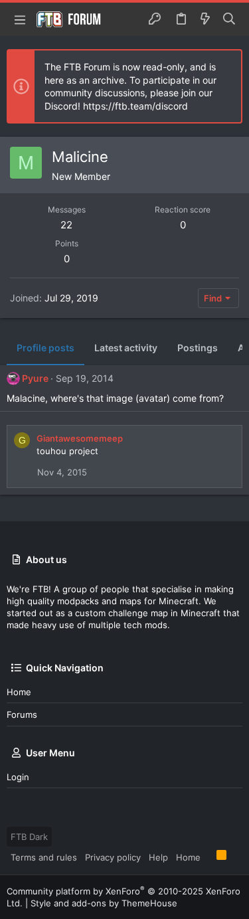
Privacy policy (113, 857)
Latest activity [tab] (125, 347)
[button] (20, 19)
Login (18, 777)
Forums (22, 714)
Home (19, 692)
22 (66, 224)
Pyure (35, 378)
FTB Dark (29, 836)
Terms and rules (44, 857)
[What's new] (205, 19)
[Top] (208, 857)
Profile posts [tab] (45, 347)
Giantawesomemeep (80, 438)
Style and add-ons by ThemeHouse (104, 903)
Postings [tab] (197, 347)
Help (158, 857)
